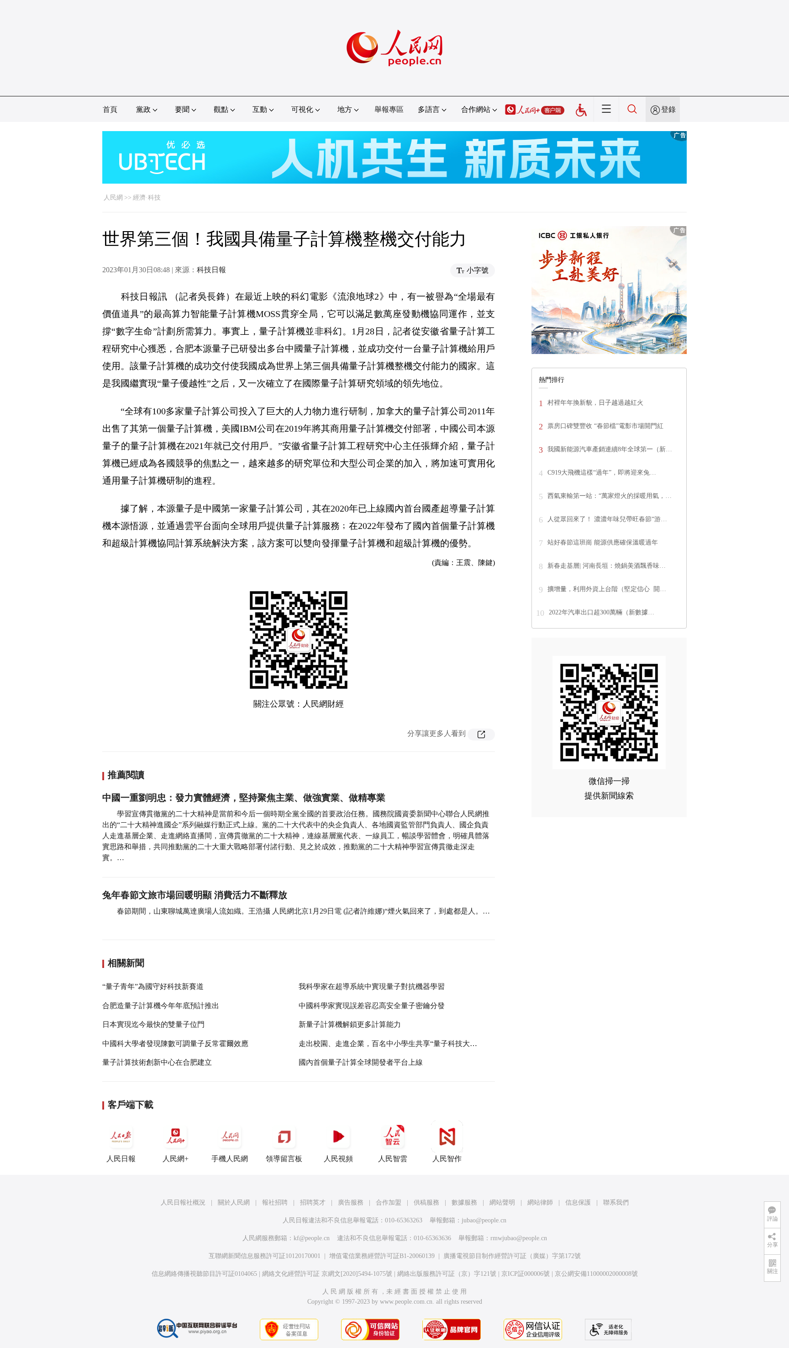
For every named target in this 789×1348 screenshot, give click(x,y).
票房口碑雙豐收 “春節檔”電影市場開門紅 (605, 426)
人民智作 (447, 1159)
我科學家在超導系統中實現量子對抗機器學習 (372, 986)
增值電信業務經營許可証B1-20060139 (382, 1256)
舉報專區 (389, 109)
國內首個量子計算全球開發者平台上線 (361, 1062)
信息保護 (578, 1202)
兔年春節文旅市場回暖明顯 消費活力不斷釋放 (194, 895)
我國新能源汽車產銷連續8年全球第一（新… (609, 449)
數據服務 (464, 1202)
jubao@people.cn (484, 1220)
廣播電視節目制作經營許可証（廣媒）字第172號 (512, 1256)
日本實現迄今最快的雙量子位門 (153, 1024)
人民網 (113, 197)
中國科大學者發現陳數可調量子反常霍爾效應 (175, 1043)
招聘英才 (313, 1202)
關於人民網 (234, 1202)
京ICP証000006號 (525, 1273)
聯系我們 (616, 1202)
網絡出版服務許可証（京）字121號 (446, 1273)
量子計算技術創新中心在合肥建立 (157, 1062)
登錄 (668, 109)
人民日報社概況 (183, 1202)
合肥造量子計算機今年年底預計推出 (160, 1006)
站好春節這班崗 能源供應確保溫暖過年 (602, 542)
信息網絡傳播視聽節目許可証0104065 (204, 1273)
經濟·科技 (147, 197)
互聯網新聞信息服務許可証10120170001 (265, 1256)
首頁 (110, 109)
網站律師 (540, 1202)
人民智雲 (392, 1159)
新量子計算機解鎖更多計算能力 (350, 1024)
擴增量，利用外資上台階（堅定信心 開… (606, 589)
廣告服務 (350, 1202)
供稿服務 (426, 1202)
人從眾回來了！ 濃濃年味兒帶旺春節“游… (607, 519)
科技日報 (211, 270)
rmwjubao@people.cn (518, 1238)
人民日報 (121, 1159)
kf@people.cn (312, 1238)
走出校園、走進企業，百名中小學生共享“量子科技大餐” (389, 1043)
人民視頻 (338, 1159)
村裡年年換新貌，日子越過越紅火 (595, 402)
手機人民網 (229, 1159)
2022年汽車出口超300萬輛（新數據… (601, 612)
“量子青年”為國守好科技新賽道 (153, 986)
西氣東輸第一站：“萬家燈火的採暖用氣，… (609, 495)
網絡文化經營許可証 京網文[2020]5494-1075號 (327, 1273)
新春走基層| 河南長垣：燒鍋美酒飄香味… (606, 565)
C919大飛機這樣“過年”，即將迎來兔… (601, 472)
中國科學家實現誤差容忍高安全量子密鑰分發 (372, 1006)
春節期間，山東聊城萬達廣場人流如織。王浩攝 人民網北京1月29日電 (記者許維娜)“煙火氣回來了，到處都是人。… (303, 911)
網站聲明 (502, 1202)
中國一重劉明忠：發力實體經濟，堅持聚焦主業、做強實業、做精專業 (243, 798)
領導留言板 (284, 1159)
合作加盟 (388, 1202)
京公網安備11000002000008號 (596, 1273)
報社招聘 (275, 1202)
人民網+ (176, 1159)
